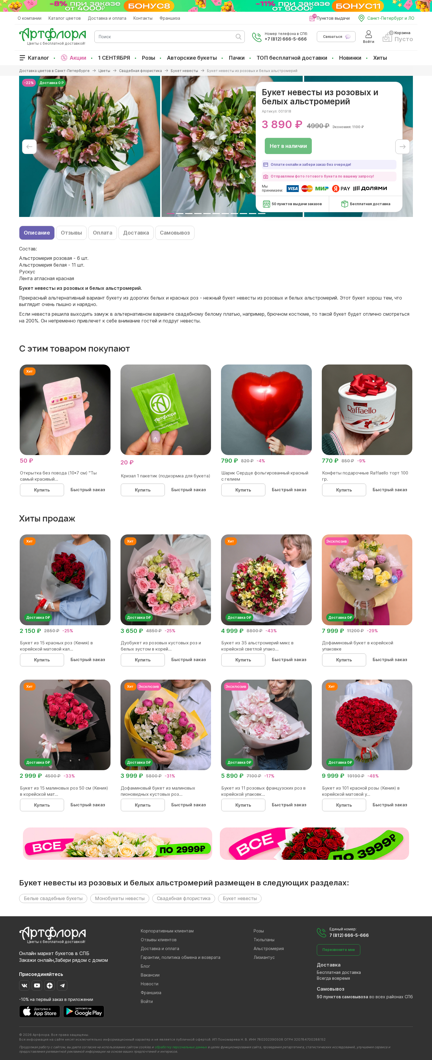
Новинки (350, 58)
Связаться (332, 36)
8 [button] (234, 213)
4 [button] (198, 213)
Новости (149, 983)
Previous (29, 146)
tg (62, 985)
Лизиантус (264, 957)
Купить (42, 490)
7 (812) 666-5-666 (349, 935)
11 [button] (261, 213)
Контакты (143, 18)
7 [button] (225, 213)
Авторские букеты (192, 58)
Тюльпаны (264, 939)
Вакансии (150, 974)
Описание (37, 233)
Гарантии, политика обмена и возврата (180, 957)
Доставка (136, 233)
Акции (78, 58)
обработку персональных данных (181, 1047)
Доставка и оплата (107, 18)
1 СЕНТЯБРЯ (114, 58)
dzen (49, 985)
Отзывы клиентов (159, 939)
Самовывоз (175, 233)
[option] (89, 146)
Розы (148, 58)
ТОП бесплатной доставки (292, 58)
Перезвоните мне (338, 949)
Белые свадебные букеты (53, 898)
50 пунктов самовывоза (342, 996)
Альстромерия (269, 948)
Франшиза (170, 18)
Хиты (380, 58)
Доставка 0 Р (51, 83)
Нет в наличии (288, 146)
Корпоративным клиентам (167, 930)
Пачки (237, 58)
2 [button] (179, 213)
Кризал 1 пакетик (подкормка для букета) (165, 476)
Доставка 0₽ (38, 617)
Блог (145, 966)
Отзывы (71, 233)
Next (402, 146)
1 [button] (170, 213)
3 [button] (188, 213)
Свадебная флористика (183, 898)
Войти (147, 1001)
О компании (29, 18)
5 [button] (207, 213)
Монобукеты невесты (120, 898)
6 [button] (216, 213)
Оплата (102, 233)
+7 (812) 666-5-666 (286, 38)
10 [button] (252, 213)
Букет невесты (240, 898)
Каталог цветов (64, 18)
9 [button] (243, 213)
